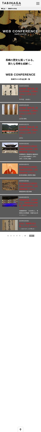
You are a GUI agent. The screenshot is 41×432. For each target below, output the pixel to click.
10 (25, 235)
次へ (31, 235)
